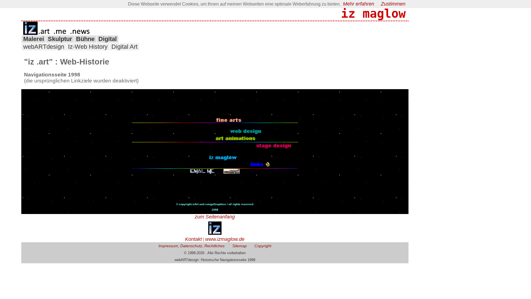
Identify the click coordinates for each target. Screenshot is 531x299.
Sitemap (239, 246)
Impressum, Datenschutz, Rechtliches (191, 246)
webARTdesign (43, 46)
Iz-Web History (88, 46)
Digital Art (124, 46)
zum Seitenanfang (215, 217)
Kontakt (193, 239)
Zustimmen (393, 4)
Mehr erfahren (358, 4)
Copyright (262, 246)
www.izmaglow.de (224, 239)
